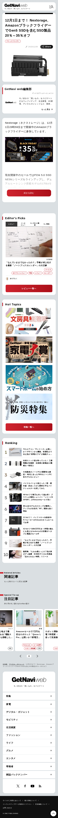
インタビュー (23, 224)
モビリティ (12, 719)
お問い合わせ (7, 808)
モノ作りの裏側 (34, 224)
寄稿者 (9, 766)
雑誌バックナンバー (16, 774)
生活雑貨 (49, 259)
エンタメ (11, 758)
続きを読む (29, 193)
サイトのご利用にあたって (12, 800)
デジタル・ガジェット (16, 664)
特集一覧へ (29, 427)
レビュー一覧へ (29, 288)
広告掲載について (41, 804)
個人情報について (30, 800)
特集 (8, 696)
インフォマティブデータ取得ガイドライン (17, 804)
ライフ (10, 628)
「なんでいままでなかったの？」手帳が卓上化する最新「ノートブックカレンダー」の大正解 (28, 263)
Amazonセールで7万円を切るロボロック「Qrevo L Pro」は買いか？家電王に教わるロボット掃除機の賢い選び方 (28, 634)
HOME (5, 664)
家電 (40, 628)
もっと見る (47, 109)
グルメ (9, 750)
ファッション (13, 735)
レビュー (11, 224)
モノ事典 (47, 224)
